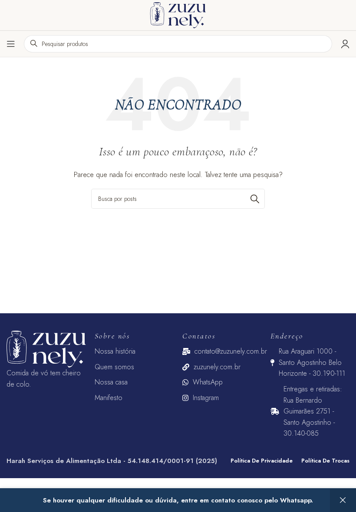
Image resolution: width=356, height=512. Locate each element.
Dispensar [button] (343, 500)
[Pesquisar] (255, 199)
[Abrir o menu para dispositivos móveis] (11, 44)
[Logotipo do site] (178, 14)
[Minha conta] (345, 44)
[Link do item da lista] (134, 351)
